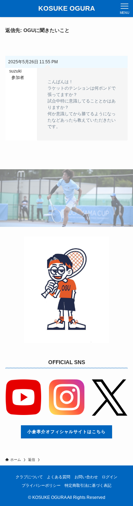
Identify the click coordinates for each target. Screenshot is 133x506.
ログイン (109, 477)
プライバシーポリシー (41, 485)
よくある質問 (58, 477)
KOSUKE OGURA (66, 8)
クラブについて (29, 477)
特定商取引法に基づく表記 (88, 485)
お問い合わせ (86, 477)
